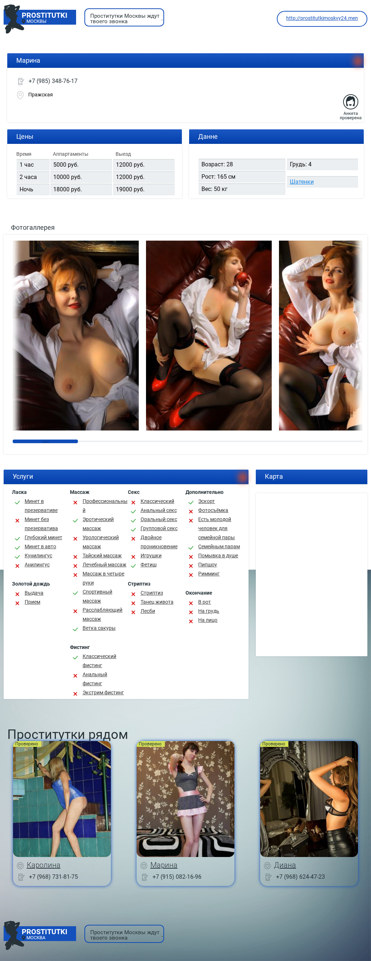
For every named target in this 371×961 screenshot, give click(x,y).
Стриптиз (152, 593)
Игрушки (151, 555)
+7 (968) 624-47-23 (300, 876)
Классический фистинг (99, 660)
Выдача (34, 593)
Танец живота (157, 602)
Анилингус (37, 564)
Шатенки (302, 181)
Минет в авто (40, 546)
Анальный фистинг (95, 678)
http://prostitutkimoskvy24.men (322, 18)
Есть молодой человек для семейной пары (216, 528)
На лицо (207, 620)
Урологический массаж (101, 541)
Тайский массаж (102, 555)
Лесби (148, 611)
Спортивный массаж (97, 596)
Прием (32, 602)
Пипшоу (207, 564)
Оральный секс (159, 519)
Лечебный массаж (104, 564)
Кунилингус (38, 555)
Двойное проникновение (159, 541)
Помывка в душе (218, 555)
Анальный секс (159, 510)
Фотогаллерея (33, 227)
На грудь (208, 611)
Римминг (209, 574)
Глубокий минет (43, 537)
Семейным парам (219, 546)
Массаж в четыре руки (103, 578)
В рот (204, 602)
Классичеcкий (157, 501)
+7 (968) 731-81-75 (53, 876)
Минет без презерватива (41, 523)
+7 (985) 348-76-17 (53, 81)
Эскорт (206, 501)
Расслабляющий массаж (102, 614)
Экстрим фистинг (103, 692)
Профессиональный (105, 505)
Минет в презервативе (41, 505)
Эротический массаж (98, 523)
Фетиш (149, 564)
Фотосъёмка (213, 510)
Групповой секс (159, 528)
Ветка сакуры (99, 628)
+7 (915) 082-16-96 (177, 876)
